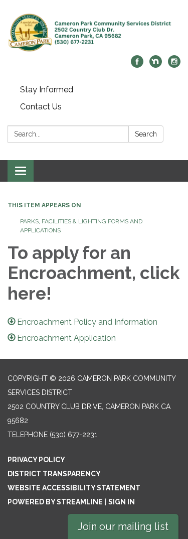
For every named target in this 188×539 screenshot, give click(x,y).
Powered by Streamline (55, 502)
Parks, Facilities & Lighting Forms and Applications (81, 226)
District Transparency (54, 474)
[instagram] (174, 65)
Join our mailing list (123, 526)
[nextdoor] (155, 65)
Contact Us (41, 106)
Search (146, 134)
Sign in (121, 502)
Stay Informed (46, 89)
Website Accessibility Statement (74, 488)
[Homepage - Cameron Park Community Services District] (94, 32)
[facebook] (137, 65)
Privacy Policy (36, 460)
